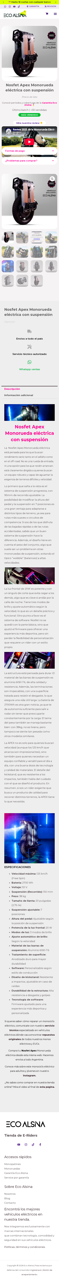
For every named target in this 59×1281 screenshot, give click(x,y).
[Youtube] (18, 1144)
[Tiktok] (33, 1144)
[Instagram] (26, 1144)
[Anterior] (3, 2)
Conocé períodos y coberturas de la (29, 103)
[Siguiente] (56, 2)
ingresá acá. (36, 1270)
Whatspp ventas (29, 369)
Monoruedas (12, 1168)
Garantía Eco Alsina (16, 1173)
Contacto (10, 1202)
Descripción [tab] (12, 389)
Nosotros (10, 1193)
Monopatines (12, 1164)
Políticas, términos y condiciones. (24, 1247)
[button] (55, 13)
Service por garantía (16, 1177)
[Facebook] (40, 1144)
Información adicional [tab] (18, 395)
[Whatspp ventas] (29, 362)
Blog (7, 1198)
